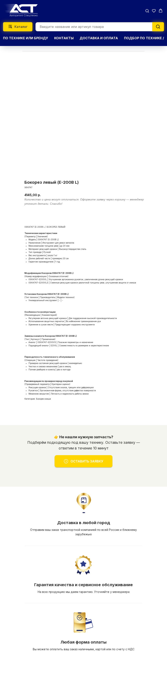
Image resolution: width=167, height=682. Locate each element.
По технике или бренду (25, 38)
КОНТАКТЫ (64, 38)
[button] (147, 11)
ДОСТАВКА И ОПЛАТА (99, 38)
